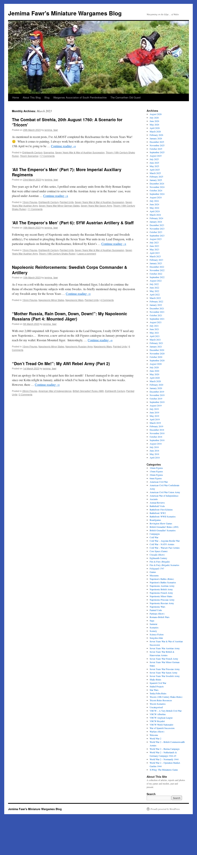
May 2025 (154, 166)
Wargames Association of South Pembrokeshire (80, 97)
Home (15, 97)
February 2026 (156, 134)
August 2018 (156, 443)
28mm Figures (29, 391)
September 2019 (157, 402)
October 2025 (156, 148)
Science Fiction (157, 634)
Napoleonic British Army (161, 589)
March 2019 (155, 422)
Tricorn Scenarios (29, 155)
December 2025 (157, 141)
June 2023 (154, 245)
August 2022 (156, 280)
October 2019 (156, 398)
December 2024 (157, 183)
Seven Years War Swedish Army (165, 676)
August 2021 (156, 322)
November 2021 (157, 311)
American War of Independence (55, 391)
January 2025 (156, 180)
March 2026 (155, 131)
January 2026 (156, 138)
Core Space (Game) (159, 551)
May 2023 (154, 249)
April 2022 (155, 294)
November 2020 (157, 353)
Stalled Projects (157, 686)
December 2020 (157, 349)
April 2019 (155, 419)
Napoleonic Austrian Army (162, 585)
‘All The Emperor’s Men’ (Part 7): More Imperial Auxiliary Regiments (66, 171)
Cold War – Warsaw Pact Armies (165, 547)
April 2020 (155, 377)
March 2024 (155, 214)
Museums (154, 575)
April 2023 (155, 252)
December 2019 (157, 391)
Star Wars (154, 689)
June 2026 (154, 121)
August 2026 (156, 114)
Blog (46, 97)
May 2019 (154, 415)
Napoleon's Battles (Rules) (162, 578)
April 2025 (155, 169)
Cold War (154, 537)
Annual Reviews (157, 502)
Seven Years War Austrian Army (165, 648)
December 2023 (157, 225)
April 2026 (155, 127)
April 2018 (155, 457)
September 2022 (157, 277)
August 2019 (156, 405)
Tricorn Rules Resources (161, 700)
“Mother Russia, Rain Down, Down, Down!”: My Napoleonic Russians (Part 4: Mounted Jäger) (69, 316)
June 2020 (154, 370)
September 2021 (157, 318)
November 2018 (157, 433)
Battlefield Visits (157, 506)
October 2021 (156, 315)
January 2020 (156, 388)
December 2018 (157, 429)
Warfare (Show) (157, 731)
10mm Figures (156, 467)
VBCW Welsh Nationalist (161, 724)
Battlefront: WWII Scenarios (163, 516)
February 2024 (156, 218)
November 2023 (157, 228)
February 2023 (156, 259)
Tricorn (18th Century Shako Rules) (57, 253)
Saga (152, 620)
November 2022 (157, 270)
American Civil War (159, 481)
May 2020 (154, 374)
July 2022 (154, 284)
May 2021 (154, 332)
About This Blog (32, 97)
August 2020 (156, 363)
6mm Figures (156, 478)
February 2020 (156, 384)
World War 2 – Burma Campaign (164, 748)
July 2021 (154, 325)
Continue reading (63, 146)
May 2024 (154, 207)
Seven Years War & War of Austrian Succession (80, 152)
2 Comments (25, 394)
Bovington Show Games (161, 523)
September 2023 (157, 235)
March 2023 (155, 256)
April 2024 (155, 211)
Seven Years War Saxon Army (96, 205)
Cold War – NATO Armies (162, 544)
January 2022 (156, 304)
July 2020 (154, 367)
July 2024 (154, 200)
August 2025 (156, 155)
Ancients (154, 499)
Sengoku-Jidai (156, 637)
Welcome (154, 734)
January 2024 (156, 221)
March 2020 (155, 381)
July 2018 (154, 447)
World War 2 (155, 738)
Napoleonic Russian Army (79, 346)
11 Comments (35, 209)
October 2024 (156, 190)
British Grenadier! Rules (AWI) (88, 391)
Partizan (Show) (157, 613)
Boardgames (155, 519)
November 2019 (157, 395)
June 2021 (154, 329)
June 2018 (154, 450)
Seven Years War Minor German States (59, 205)
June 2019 (154, 412)
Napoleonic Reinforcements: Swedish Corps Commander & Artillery (69, 269)
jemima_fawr (51, 129)
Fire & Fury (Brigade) (160, 561)
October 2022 (156, 273)
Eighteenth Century (32, 152)
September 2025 (157, 152)
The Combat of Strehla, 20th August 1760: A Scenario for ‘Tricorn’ (67, 122)
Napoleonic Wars (74, 300)
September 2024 (157, 193)
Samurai (153, 623)
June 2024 (154, 204)
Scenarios (48, 152)
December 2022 (157, 266)
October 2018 (156, 436)
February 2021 (156, 343)
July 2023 (154, 242)
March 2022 (155, 297)
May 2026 (154, 124)
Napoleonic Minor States (51, 300)
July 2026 (154, 117)
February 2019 (156, 426)
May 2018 (154, 454)
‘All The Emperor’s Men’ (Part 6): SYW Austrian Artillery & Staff (73, 222)
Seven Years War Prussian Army (165, 669)
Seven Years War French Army (164, 658)
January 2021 (156, 346)
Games (153, 571)
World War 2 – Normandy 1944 (164, 759)
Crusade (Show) (157, 554)
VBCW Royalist (157, 721)
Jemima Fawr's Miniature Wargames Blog (65, 13)
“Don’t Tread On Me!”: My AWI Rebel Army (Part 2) (61, 363)
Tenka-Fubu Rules (158, 693)
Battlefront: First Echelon (161, 509)
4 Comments (107, 300)
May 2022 (154, 291)
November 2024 (157, 186)
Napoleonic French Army (161, 592)
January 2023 (156, 263)
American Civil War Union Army (165, 492)
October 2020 (156, 356)
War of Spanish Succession (162, 728)
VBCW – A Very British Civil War (166, 710)
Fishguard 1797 (157, 568)
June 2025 (154, 162)
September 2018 (157, 440)
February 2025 (156, 176)
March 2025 (155, 173)
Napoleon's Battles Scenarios (163, 582)
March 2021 (155, 339)
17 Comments (47, 155)
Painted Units (67, 202)
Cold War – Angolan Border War (165, 540)
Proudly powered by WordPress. (165, 808)
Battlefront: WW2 (158, 513)
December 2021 (157, 308)
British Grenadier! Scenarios (163, 530)
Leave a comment (86, 253)
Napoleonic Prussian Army (162, 599)
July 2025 (154, 159)
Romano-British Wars (159, 617)
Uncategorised (156, 707)
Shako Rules (155, 679)
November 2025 (157, 145)
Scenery (153, 630)
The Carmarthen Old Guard (125, 97)
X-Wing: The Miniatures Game (164, 769)
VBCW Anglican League (161, 717)
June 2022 (154, 287)
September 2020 (157, 360)
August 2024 (156, 197)
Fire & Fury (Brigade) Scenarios (164, 565)
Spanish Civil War (158, 682)
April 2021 (155, 336)
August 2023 (156, 238)
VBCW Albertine (158, 714)
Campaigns (155, 533)
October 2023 (156, 232)
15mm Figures (29, 202)
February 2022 (156, 301)
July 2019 (154, 408)
